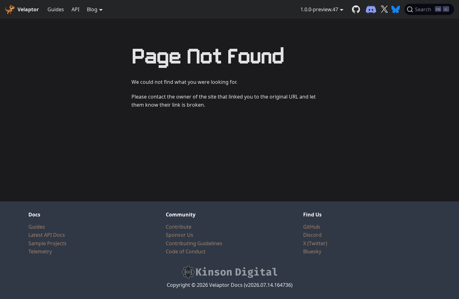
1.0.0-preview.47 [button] (319, 9)
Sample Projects (47, 243)
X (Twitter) (315, 243)
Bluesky (312, 251)
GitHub (311, 226)
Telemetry (40, 251)
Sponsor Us (179, 234)
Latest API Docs (46, 234)
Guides (55, 9)
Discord (312, 234)
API (75, 9)
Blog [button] (92, 9)
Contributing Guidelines (194, 243)
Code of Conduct (185, 251)
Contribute (178, 226)
